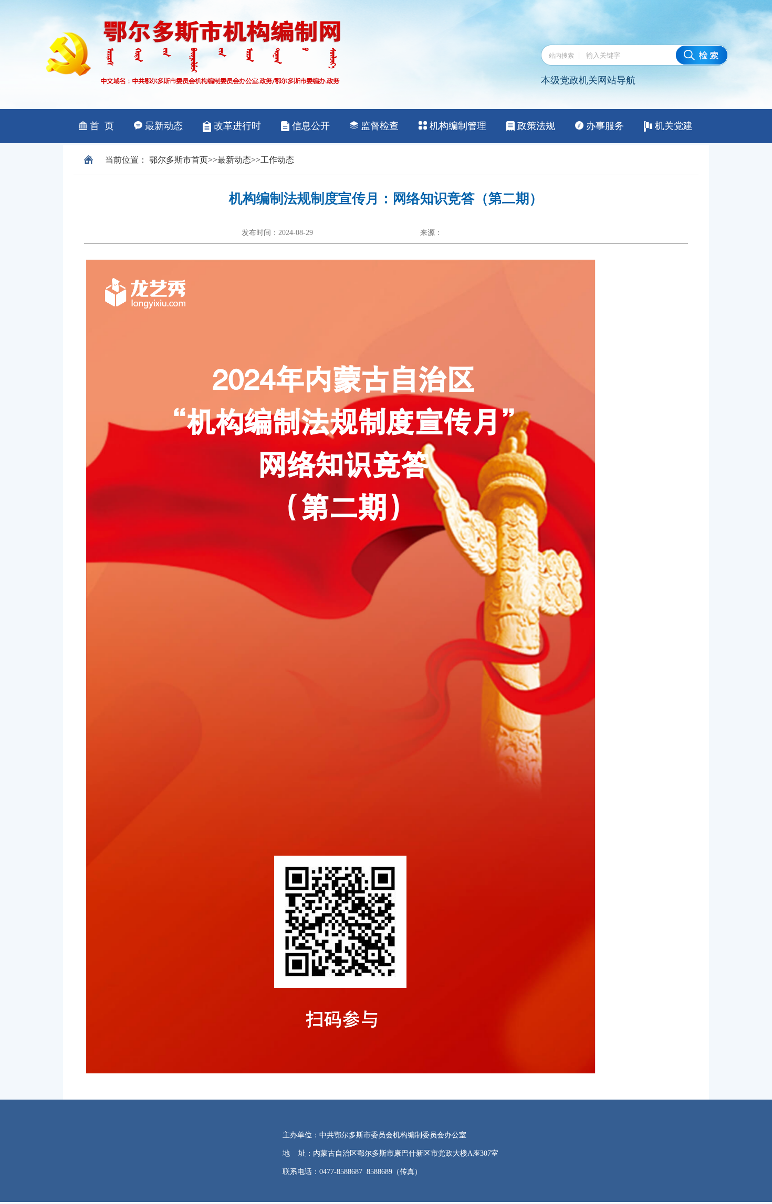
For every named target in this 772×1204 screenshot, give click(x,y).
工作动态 (277, 159)
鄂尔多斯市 (170, 159)
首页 (199, 159)
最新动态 (234, 159)
